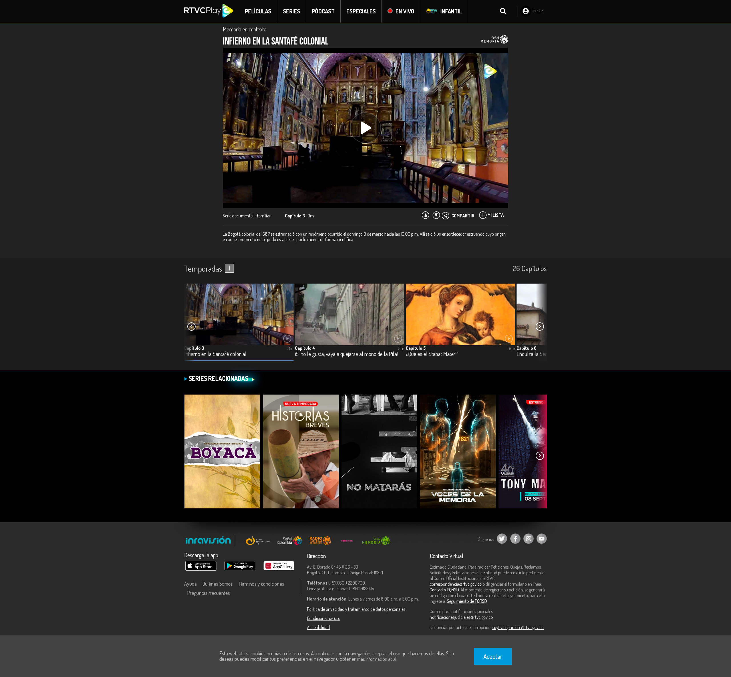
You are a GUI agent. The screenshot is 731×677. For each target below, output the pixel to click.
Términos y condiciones (261, 584)
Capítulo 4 (305, 348)
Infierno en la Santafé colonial (215, 354)
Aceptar (492, 656)
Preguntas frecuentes (208, 593)
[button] (539, 326)
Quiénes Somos (217, 584)
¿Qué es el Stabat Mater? (432, 354)
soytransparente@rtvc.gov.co (518, 627)
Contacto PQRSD (444, 590)
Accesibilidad (318, 627)
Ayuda (190, 584)
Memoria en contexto (244, 29)
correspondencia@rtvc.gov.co (456, 584)
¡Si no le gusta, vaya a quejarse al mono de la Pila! (346, 354)
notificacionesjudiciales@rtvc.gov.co (461, 617)
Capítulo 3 (194, 348)
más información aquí (376, 659)
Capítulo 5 (416, 348)
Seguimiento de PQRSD (467, 601)
